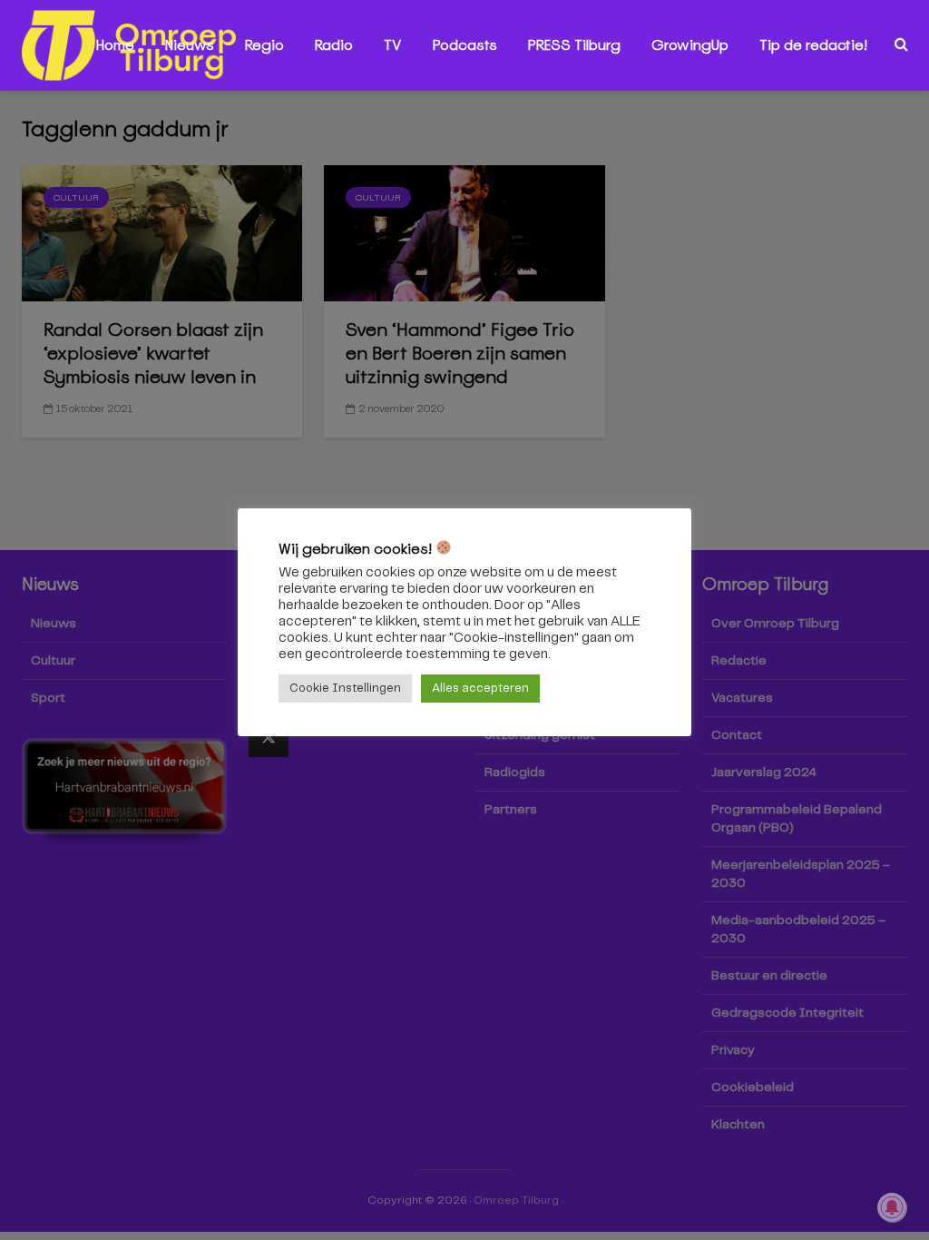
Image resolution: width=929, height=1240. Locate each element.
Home (115, 44)
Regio (264, 44)
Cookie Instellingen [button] (345, 688)
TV (393, 44)
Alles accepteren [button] (480, 688)
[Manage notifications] (891, 1207)
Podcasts (465, 44)
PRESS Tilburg (574, 44)
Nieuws (189, 44)
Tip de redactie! (813, 44)
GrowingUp (690, 44)
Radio (334, 44)
